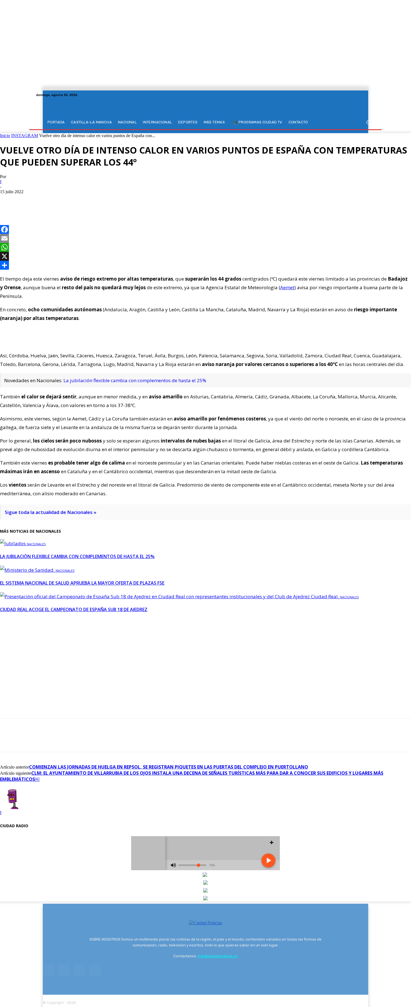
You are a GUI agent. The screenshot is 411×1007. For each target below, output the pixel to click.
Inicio (5, 135)
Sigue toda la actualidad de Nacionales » (50, 512)
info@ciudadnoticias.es (218, 956)
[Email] (205, 238)
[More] (69, 200)
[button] (368, 122)
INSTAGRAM (24, 135)
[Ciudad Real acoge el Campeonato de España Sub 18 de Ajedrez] (170, 596)
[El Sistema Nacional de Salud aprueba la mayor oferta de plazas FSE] (28, 570)
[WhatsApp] (49, 200)
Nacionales (36, 544)
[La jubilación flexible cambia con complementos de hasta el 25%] (13, 543)
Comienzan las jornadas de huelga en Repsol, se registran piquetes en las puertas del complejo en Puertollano (168, 767)
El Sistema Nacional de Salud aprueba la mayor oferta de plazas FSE (82, 583)
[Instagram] (358, 95)
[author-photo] (13, 807)
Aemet (287, 287)
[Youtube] (371, 95)
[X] (365, 95)
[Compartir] (205, 265)
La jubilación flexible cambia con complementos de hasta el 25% (134, 380)
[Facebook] (351, 95)
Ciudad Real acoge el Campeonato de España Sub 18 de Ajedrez (73, 609)
